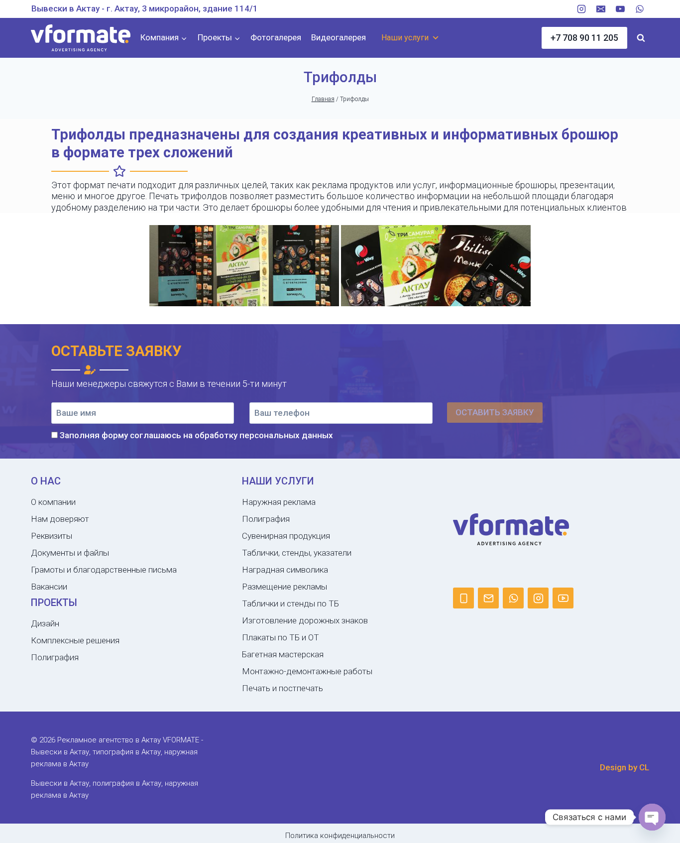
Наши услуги (405, 37)
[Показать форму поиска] (640, 37)
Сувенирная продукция (286, 536)
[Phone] (463, 598)
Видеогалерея (338, 37)
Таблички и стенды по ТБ (290, 603)
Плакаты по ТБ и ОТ (280, 637)
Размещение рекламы (284, 587)
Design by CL (624, 767)
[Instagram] (581, 9)
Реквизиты (51, 536)
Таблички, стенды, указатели (296, 553)
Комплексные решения (75, 640)
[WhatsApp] (640, 9)
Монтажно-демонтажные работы (307, 671)
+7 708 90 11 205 (584, 37)
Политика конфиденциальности (340, 835)
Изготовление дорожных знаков (305, 620)
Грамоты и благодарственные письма (104, 570)
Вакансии (49, 587)
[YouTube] (620, 9)
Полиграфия (55, 657)
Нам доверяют (60, 519)
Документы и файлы (70, 553)
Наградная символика (285, 570)
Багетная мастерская (283, 654)
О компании (53, 502)
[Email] (601, 9)
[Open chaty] (652, 817)
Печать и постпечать (282, 688)
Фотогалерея (275, 37)
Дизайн (45, 623)
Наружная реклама (279, 502)
